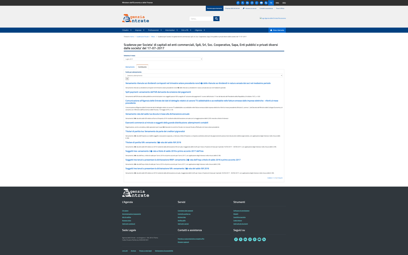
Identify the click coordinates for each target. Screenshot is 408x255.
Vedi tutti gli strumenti (240, 224)
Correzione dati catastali (185, 210)
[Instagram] (252, 3)
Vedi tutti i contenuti (128, 224)
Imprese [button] (138, 30)
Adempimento (130, 67)
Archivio (133, 251)
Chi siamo (125, 210)
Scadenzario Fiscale (143, 36)
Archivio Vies (182, 217)
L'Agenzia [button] (198, 30)
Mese (153, 36)
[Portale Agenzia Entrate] (135, 18)
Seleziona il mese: (129, 55)
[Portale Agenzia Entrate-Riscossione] (273, 18)
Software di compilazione (241, 210)
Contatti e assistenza (266, 8)
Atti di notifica (126, 217)
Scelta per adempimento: (133, 72)
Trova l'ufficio (280, 8)
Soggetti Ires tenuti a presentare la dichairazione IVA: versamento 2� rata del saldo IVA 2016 (167, 168)
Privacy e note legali (145, 251)
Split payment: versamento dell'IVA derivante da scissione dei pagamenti (158, 92)
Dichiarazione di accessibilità (164, 251)
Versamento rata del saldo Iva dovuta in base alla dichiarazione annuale (157, 114)
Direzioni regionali (183, 242)
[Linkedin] (247, 3)
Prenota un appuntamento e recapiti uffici (191, 239)
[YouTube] (261, 3)
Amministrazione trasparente (131, 214)
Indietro (270, 178)
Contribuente (142, 67)
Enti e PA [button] (185, 30)
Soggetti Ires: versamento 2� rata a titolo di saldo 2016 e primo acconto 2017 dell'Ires (164, 151)
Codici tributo (237, 220)
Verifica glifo (182, 220)
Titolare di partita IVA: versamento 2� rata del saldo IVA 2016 (153, 142)
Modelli (235, 214)
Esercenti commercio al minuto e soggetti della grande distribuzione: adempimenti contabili (166, 122)
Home (132, 36)
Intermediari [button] (170, 30)
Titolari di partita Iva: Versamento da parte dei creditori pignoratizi (155, 131)
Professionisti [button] (153, 30)
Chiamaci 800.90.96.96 (232, 8)
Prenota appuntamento (214, 8)
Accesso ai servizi (251, 8)
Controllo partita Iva (184, 214)
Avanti (280, 178)
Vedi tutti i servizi (183, 224)
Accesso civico (126, 220)
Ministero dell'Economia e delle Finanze (137, 2)
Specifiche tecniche (239, 217)
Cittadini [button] (125, 30)
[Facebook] (238, 3)
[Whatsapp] (257, 3)
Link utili (125, 251)
